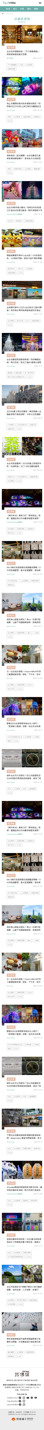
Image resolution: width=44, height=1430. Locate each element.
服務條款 (9, 1380)
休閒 (22, 9)
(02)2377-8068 (24, 1385)
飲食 (8, 9)
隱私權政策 (18, 1380)
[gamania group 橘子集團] (22, 1419)
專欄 (36, 9)
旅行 (15, 9)
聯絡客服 (34, 1380)
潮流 (29, 9)
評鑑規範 (26, 1380)
